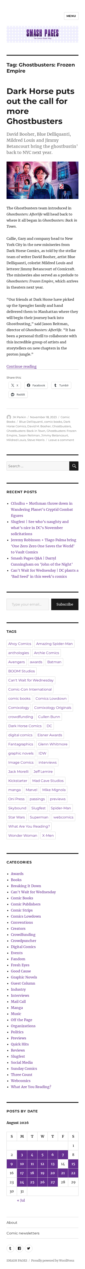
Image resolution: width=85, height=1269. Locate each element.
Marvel (31, 790)
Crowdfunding (23, 934)
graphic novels (21, 753)
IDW (42, 753)
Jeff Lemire (43, 772)
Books (16, 880)
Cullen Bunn (49, 717)
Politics (17, 1032)
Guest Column (23, 983)
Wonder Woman (22, 835)
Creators (18, 928)
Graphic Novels (24, 977)
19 (42, 1173)
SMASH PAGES (17, 1260)
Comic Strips (22, 910)
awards (36, 662)
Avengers (16, 662)
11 (32, 1164)
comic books (53, 421)
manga (14, 790)
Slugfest (38, 808)
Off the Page (21, 1020)
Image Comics (21, 762)
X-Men (48, 835)
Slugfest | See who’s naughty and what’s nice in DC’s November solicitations (40, 527)
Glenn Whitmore (53, 744)
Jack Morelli (18, 772)
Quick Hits (20, 1044)
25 (32, 1182)
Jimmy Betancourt (54, 435)
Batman (54, 662)
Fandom (18, 959)
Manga (17, 1007)
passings (37, 799)
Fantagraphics (20, 744)
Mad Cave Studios (48, 781)
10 (22, 1164)
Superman (39, 817)
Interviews (20, 995)
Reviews (18, 1050)
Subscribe (64, 604)
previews (58, 799)
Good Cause (21, 971)
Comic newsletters (23, 1233)
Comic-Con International (30, 689)
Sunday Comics (24, 1068)
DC (49, 726)
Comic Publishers (26, 904)
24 (22, 1182)
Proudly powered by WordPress (52, 1260)
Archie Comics (46, 653)
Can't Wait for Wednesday (31, 680)
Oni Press (16, 799)
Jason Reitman (29, 435)
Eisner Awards (49, 735)
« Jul (21, 1200)
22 (73, 1173)
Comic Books (22, 898)
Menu (71, 16)
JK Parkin (19, 417)
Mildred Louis (16, 440)
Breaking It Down (26, 886)
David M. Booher (39, 426)
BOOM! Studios (21, 671)
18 (32, 1173)
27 (53, 1182)
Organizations (23, 1026)
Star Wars (16, 817)
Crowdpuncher (23, 940)
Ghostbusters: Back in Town (26, 430)
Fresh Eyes (20, 965)
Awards (17, 874)
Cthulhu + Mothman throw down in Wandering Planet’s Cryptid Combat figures (42, 509)
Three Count (21, 1074)
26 (42, 1182)
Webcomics (21, 1081)
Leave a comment (61, 440)
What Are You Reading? (29, 826)
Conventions (22, 922)
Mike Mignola (54, 790)
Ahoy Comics (19, 644)
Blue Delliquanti (31, 421)
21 (63, 1173)
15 (73, 1164)
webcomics (63, 817)
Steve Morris (35, 440)
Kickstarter (17, 781)
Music (16, 1014)
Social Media (22, 1062)
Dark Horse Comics (25, 726)
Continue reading (22, 366)
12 (42, 1164)
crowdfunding (20, 717)
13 (52, 1164)
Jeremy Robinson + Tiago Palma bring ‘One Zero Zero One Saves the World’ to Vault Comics (43, 546)
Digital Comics (23, 947)
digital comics (20, 735)
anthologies (18, 653)
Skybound (17, 808)
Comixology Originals (52, 708)
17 (22, 1173)
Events (17, 953)
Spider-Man (61, 808)
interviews (48, 762)
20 (52, 1173)
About (12, 1223)
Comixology (18, 708)
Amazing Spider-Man (54, 644)
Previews (18, 1038)
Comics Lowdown (51, 698)
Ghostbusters (61, 426)
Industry (18, 989)
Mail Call (18, 1001)
